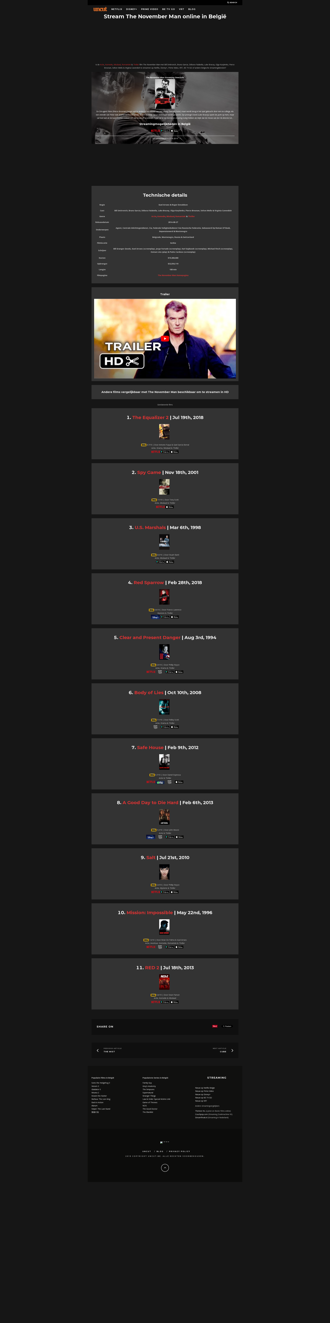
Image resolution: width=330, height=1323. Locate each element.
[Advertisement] (165, 42)
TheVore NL (200, 1111)
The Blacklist (148, 1112)
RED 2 (152, 967)
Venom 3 (95, 1086)
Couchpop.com (201, 1114)
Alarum (94, 1105)
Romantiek (126, 64)
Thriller (136, 64)
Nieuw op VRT (201, 1101)
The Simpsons (148, 1089)
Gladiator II (96, 1089)
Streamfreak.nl (201, 1117)
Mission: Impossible (150, 912)
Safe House (150, 747)
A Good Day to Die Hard (150, 802)
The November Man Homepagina (173, 275)
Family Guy (147, 1083)
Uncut (146, 1151)
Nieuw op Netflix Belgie (205, 1088)
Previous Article (113, 1048)
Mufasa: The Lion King (101, 1099)
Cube (223, 1052)
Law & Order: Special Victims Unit (156, 1099)
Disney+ (131, 9)
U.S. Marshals (150, 527)
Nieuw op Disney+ (203, 1094)
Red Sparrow (149, 582)
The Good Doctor (150, 1109)
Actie (102, 64)
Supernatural (148, 1092)
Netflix (116, 9)
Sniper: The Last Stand (101, 1109)
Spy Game (149, 472)
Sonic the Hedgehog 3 (101, 1083)
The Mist (109, 1052)
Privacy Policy (179, 1151)
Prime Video (149, 9)
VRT (181, 9)
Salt (150, 857)
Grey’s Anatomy (149, 1086)
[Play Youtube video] (165, 339)
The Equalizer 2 (150, 417)
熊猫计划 (95, 1112)
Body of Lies (148, 692)
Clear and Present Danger (149, 637)
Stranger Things (149, 1096)
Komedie (109, 64)
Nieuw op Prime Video (204, 1091)
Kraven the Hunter (99, 1096)
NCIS (145, 1105)
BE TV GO (168, 9)
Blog (192, 9)
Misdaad (117, 64)
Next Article (219, 1048)
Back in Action (97, 1102)
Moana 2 (95, 1092)
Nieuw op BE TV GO (203, 1097)
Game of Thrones (150, 1102)
